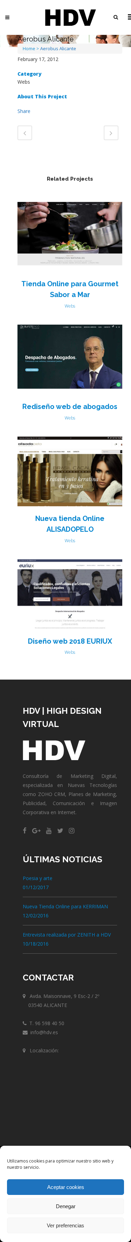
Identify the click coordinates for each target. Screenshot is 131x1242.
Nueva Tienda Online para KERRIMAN (65, 906)
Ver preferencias (65, 1225)
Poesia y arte (37, 878)
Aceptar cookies (65, 1187)
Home (29, 48)
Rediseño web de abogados (69, 406)
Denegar (65, 1206)
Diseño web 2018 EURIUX (70, 641)
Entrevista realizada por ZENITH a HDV (67, 934)
